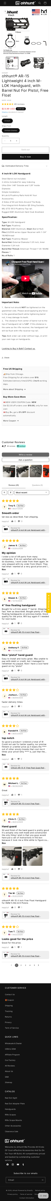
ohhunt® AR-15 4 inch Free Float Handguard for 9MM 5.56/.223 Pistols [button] (27, 632)
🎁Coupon (9, 1000)
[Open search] (4, 492)
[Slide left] (2, 63)
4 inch (8, 121)
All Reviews (10, 1066)
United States (12, 131)
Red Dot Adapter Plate (15, 1103)
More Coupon (9, 421)
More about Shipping (13, 389)
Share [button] (6, 358)
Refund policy (40, 1190)
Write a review (25, 454)
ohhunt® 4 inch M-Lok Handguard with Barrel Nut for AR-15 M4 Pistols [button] (28, 530)
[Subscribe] (42, 1180)
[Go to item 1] (9, 471)
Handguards (10, 1109)
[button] (5, 3)
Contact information (26, 1198)
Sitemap (8, 1082)
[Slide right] (48, 63)
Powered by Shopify (25, 1190)
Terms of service (26, 1194)
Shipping (5, 112)
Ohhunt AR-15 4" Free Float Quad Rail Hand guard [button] (27, 768)
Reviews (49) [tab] (14, 485)
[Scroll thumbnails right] (46, 471)
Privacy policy (12, 1194)
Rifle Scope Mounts (13, 1120)
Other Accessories (13, 1126)
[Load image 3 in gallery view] (39, 63)
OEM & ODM (10, 1049)
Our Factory (10, 1060)
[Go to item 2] (22, 471)
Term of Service (12, 1028)
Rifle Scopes (10, 1115)
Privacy (8, 1022)
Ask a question (25, 460)
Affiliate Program (12, 1055)
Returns (8, 1017)
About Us (9, 1071)
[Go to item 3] (36, 471)
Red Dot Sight (11, 1098)
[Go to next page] (39, 965)
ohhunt (15, 1190)
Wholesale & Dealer (13, 1043)
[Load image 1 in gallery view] (12, 63)
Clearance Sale (11, 1131)
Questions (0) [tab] (37, 485)
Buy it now (25, 157)
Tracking (9, 1011)
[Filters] (10, 492)
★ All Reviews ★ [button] (49, 603)
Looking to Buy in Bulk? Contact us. (18, 348)
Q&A (7, 1077)
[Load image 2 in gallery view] (25, 63)
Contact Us (10, 994)
